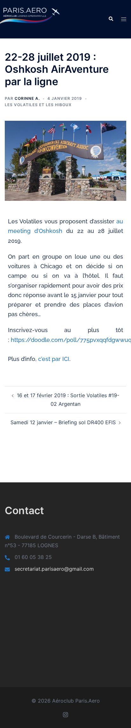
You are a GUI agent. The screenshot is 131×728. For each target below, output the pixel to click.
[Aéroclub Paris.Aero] (22, 19)
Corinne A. (27, 98)
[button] (110, 19)
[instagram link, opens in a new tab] (65, 714)
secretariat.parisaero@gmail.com (54, 569)
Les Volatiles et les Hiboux (38, 104)
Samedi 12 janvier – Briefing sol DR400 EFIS (63, 422)
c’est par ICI (53, 359)
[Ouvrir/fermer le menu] (123, 19)
